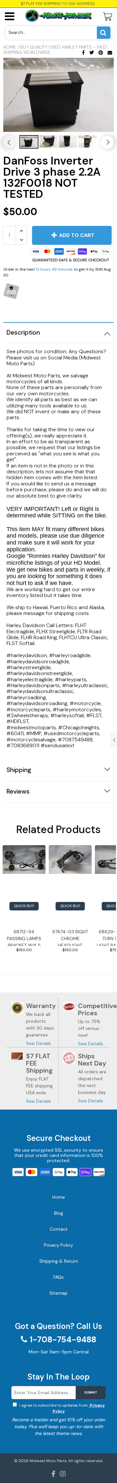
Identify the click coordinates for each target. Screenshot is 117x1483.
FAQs (58, 1277)
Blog (58, 1213)
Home (9, 47)
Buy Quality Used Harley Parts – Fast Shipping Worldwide (55, 49)
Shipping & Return (58, 1261)
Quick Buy (24, 905)
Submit (90, 1392)
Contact (59, 1229)
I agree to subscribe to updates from (62, 1408)
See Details (38, 1043)
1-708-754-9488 (63, 1339)
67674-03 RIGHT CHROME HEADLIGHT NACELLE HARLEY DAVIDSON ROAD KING (70, 937)
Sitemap (58, 1293)
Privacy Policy (58, 1245)
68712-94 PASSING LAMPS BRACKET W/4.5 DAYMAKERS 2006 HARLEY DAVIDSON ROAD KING (24, 937)
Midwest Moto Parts (48, 1460)
